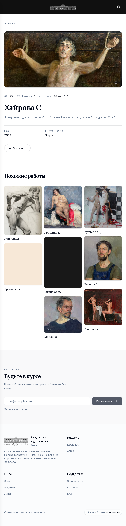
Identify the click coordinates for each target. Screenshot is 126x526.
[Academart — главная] (63, 6)
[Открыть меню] (7, 7)
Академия (10, 487)
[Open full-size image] (63, 59)
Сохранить (19, 148)
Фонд (7, 481)
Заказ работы (75, 481)
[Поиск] (119, 7)
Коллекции (73, 444)
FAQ (69, 493)
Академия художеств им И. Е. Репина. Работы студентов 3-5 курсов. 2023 (59, 117)
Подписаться (104, 401)
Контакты (72, 487)
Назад (13, 23)
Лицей (8, 493)
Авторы (71, 450)
